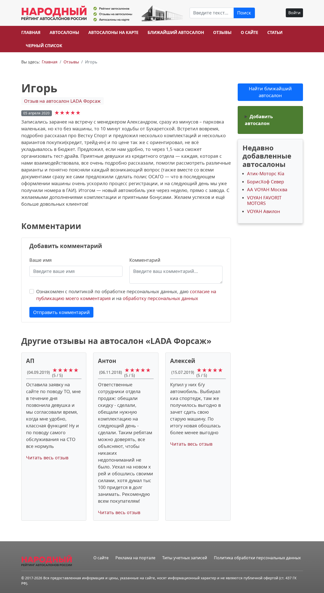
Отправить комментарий (61, 312)
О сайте (249, 32)
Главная (30, 32)
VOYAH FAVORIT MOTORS (264, 200)
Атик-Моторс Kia (265, 173)
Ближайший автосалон (176, 32)
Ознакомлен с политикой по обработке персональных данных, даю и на (126, 294)
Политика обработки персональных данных (257, 558)
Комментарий (144, 260)
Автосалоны (64, 32)
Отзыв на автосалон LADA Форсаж (62, 101)
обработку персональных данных (160, 298)
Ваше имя (40, 260)
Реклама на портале (135, 558)
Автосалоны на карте (113, 32)
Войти (294, 12)
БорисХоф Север (265, 182)
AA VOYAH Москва (267, 189)
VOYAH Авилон (263, 211)
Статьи (274, 32)
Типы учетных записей (184, 558)
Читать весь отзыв (47, 458)
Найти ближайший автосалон (270, 91)
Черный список (44, 45)
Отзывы (222, 32)
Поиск (244, 13)
